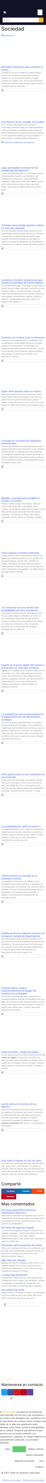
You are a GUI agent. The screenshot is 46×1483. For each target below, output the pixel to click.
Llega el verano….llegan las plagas (20, 1052)
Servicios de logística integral (17, 1227)
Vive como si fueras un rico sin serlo (21, 1160)
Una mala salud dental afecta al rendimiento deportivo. (18, 1211)
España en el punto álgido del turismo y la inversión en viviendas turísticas (23, 666)
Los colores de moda (12, 1289)
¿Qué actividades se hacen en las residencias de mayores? (19, 169)
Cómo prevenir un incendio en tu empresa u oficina (19, 877)
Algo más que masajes (13, 1260)
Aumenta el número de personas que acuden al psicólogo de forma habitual (22, 281)
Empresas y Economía (24, 1461)
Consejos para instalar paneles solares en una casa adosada (22, 226)
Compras (39, 1467)
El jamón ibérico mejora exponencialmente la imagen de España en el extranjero (18, 991)
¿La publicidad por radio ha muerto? (21, 826)
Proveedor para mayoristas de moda (21, 1245)
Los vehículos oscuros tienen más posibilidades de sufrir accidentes (20, 609)
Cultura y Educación (34, 1455)
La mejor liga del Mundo (14, 1275)
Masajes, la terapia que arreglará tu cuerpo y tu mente (20, 499)
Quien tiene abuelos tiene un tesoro (21, 391)
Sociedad (19, 1449)
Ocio (41, 1461)
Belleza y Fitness (35, 1449)
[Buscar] (41, 20)
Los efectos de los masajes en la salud (22, 121)
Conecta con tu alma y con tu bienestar (23, 337)
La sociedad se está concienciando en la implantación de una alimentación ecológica (22, 717)
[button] (40, 12)
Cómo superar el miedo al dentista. (20, 553)
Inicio (7, 1449)
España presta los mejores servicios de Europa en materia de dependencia (22, 934)
